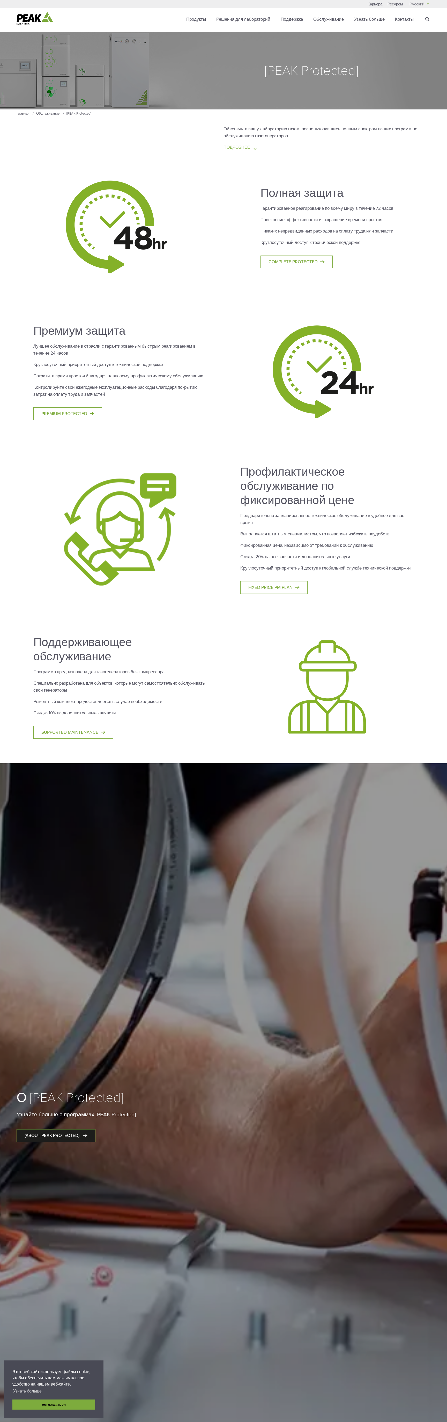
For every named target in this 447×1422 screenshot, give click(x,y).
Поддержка (292, 19)
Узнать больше (369, 19)
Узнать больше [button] (27, 1391)
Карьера (375, 4)
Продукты (196, 19)
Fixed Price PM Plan (270, 587)
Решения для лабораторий (243, 19)
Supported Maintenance (69, 732)
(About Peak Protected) (52, 1135)
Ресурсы (395, 4)
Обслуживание (328, 19)
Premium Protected (64, 413)
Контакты (404, 19)
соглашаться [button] (54, 1404)
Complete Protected (293, 262)
